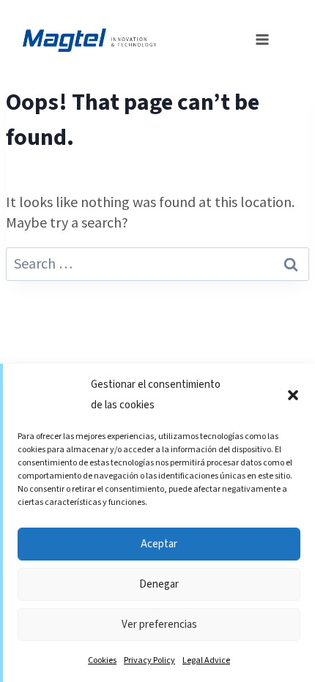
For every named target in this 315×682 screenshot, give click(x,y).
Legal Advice (206, 660)
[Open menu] (258, 38)
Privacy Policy (149, 660)
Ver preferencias (159, 624)
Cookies (102, 660)
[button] (293, 395)
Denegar (159, 584)
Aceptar (159, 544)
